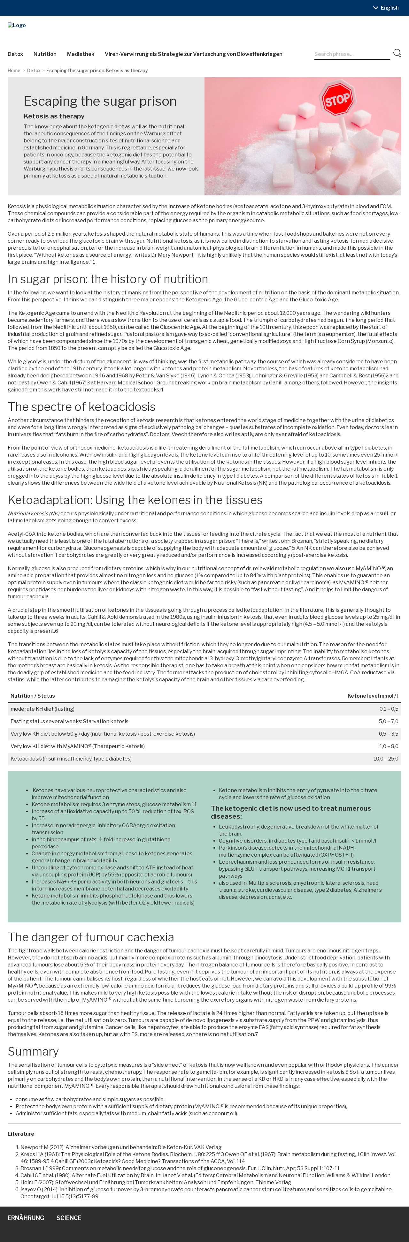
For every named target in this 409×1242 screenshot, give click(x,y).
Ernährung (26, 1218)
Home (14, 70)
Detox (15, 54)
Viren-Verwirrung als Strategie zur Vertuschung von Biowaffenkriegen (193, 54)
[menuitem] (389, 8)
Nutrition (45, 54)
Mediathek (80, 54)
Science (69, 1218)
